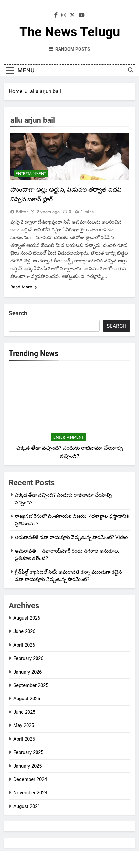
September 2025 (30, 685)
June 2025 (24, 712)
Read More (21, 287)
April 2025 (24, 739)
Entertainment (31, 173)
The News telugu (69, 32)
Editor (22, 211)
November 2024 (30, 793)
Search (18, 313)
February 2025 (28, 752)
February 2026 (28, 658)
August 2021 (26, 806)
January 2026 (27, 672)
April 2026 (24, 645)
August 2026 (26, 618)
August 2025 (26, 698)
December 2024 (30, 779)
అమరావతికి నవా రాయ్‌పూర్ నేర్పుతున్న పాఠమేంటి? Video (71, 537)
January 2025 (27, 766)
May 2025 (23, 725)
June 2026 (24, 631)
